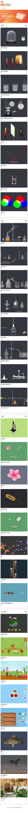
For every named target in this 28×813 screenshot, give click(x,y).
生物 (2, 416)
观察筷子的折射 (4, 189)
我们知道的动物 (4, 775)
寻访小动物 (3, 798)
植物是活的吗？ (4, 657)
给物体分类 (3, 728)
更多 (26, 25)
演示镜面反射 (3, 165)
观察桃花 (2, 485)
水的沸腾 (2, 243)
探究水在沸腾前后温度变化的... (7, 118)
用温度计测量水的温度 (5, 95)
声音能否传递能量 (4, 71)
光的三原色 (3, 212)
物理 (2, 25)
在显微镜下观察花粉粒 (5, 462)
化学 (2, 221)
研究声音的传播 (4, 47)
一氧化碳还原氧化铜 (5, 408)
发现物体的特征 (4, 704)
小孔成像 (2, 142)
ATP (1, 556)
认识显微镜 (3, 438)
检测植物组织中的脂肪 (5, 532)
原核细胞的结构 (4, 509)
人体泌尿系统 (3, 579)
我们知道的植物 (4, 634)
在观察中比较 (3, 681)
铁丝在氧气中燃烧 (4, 313)
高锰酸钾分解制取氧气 (5, 361)
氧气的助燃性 (3, 337)
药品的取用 (3, 266)
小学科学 (4, 612)
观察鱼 (2, 751)
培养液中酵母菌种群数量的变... (7, 603)
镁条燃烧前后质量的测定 (6, 384)
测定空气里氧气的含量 (5, 290)
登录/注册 (3, 8)
